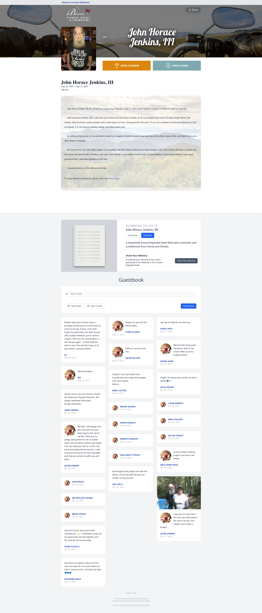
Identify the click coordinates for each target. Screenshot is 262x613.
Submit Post (188, 306)
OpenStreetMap (134, 605)
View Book (132, 235)
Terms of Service (138, 601)
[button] (179, 492)
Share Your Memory (186, 260)
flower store (114, 178)
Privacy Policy (123, 601)
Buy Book (148, 235)
